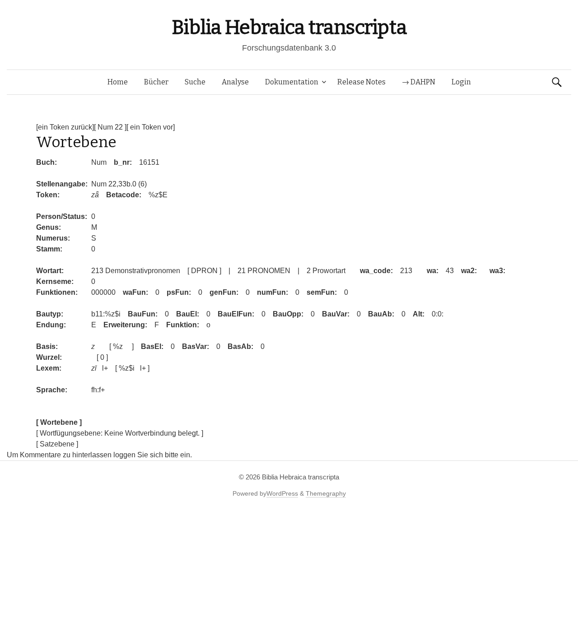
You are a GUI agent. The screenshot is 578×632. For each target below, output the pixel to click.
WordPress (282, 493)
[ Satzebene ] (57, 444)
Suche (195, 82)
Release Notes (361, 82)
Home (117, 82)
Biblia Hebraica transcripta (289, 27)
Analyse (235, 82)
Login (461, 82)
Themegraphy (326, 493)
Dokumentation (291, 82)
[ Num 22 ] (110, 127)
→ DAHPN (418, 82)
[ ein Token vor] (150, 127)
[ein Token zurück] (65, 127)
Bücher (156, 82)
